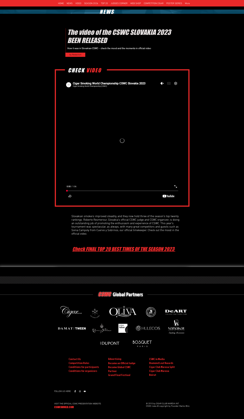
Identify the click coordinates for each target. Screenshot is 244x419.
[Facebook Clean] (75, 391)
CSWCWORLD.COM (64, 407)
